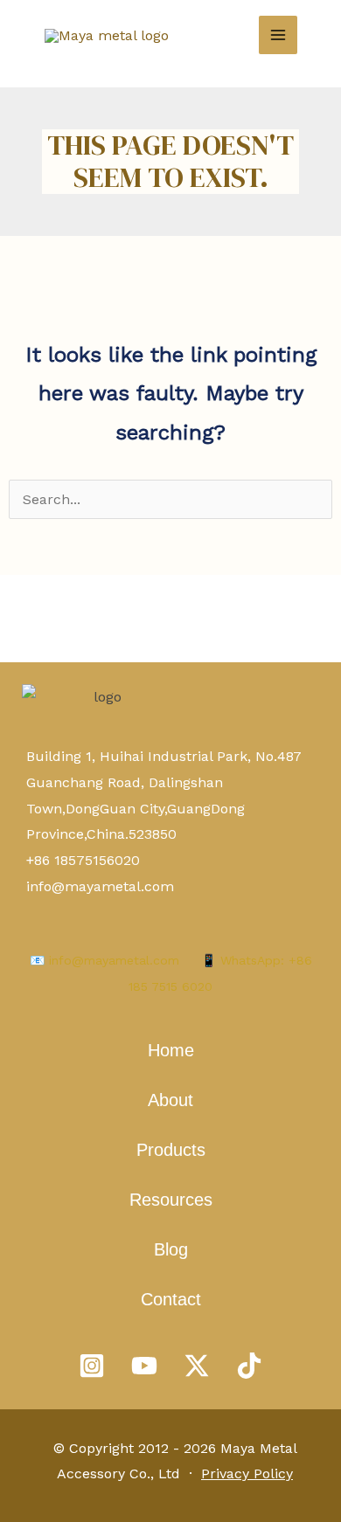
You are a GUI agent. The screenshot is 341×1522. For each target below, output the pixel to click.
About (170, 1100)
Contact (171, 1299)
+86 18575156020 (83, 860)
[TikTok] (249, 1366)
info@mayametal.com (100, 886)
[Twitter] (197, 1366)
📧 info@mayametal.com (104, 960)
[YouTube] (144, 1366)
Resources (170, 1199)
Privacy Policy (247, 1473)
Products (170, 1149)
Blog (171, 1249)
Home (171, 1050)
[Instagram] (92, 1366)
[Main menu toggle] (278, 35)
